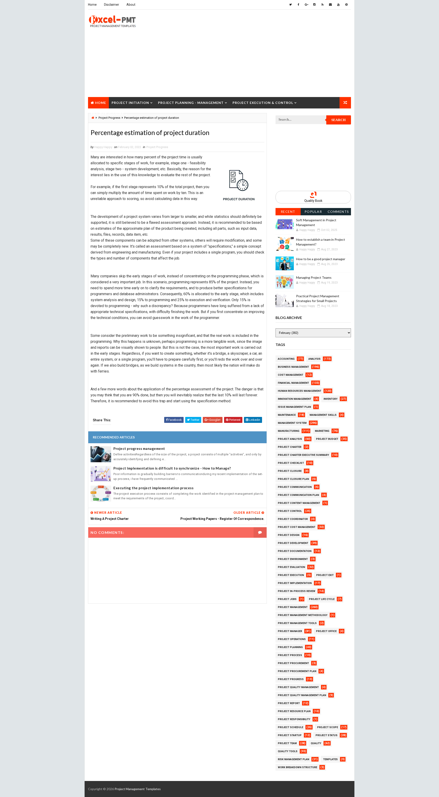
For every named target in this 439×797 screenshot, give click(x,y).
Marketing (322, 431)
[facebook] (298, 4)
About (130, 4)
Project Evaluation (291, 567)
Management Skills (323, 414)
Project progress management (139, 448)
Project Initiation (130, 103)
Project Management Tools (297, 623)
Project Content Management (299, 503)
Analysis (314, 358)
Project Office (326, 631)
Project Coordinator (293, 519)
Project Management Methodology (302, 615)
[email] (330, 4)
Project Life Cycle (322, 599)
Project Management (293, 607)
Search (338, 120)
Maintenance (287, 414)
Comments (338, 211)
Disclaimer (111, 4)
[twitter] (290, 4)
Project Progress (157, 147)
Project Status (326, 735)
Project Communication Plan (298, 495)
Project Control (290, 511)
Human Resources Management (299, 390)
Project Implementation (295, 583)
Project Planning (290, 647)
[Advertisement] (219, 65)
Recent (288, 211)
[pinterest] (346, 4)
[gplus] (306, 4)
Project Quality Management (298, 687)
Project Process (290, 655)
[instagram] (314, 4)
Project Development (293, 543)
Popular (313, 211)
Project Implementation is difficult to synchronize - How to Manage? (172, 468)
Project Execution (291, 575)
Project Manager (290, 631)
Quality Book (313, 201)
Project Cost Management (296, 527)
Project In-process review (296, 591)
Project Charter (289, 447)
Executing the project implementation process (153, 488)
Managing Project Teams (314, 277)
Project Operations (292, 639)
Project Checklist (291, 463)
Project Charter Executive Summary (303, 455)
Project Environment (293, 559)
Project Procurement (293, 663)
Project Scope (327, 727)
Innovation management (294, 398)
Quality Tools (287, 751)
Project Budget (327, 439)
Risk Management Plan (293, 759)
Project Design (288, 535)
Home (92, 4)
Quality (316, 743)
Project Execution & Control (263, 103)
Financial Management (293, 382)
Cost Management (290, 374)
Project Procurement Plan (297, 671)
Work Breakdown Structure (297, 767)
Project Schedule (290, 727)
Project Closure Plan (293, 479)
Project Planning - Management (191, 103)
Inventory (330, 398)
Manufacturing (288, 431)
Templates (330, 759)
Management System (292, 422)
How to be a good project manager (320, 259)
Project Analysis (290, 439)
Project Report (289, 703)
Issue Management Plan (294, 406)
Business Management (293, 366)
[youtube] (338, 4)
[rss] (322, 4)
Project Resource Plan (294, 711)
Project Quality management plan (302, 695)
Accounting (286, 358)
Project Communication (295, 487)
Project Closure (107, 114)
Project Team (287, 743)
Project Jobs (287, 599)
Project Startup (290, 735)
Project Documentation (294, 551)
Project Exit (325, 575)
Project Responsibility (294, 719)
